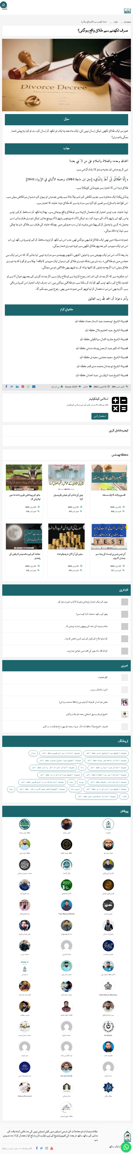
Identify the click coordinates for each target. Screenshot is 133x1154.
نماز (33, 753)
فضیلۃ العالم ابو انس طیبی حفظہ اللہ (61, 753)
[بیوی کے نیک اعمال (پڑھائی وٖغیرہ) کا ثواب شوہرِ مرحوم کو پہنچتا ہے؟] (118, 601)
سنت (11, 789)
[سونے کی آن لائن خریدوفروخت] (66, 537)
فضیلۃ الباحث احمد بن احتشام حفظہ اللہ (106, 774)
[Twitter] (41, 1149)
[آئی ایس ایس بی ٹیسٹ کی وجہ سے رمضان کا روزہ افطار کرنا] (109, 537)
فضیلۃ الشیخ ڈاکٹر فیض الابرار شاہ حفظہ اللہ (42, 789)
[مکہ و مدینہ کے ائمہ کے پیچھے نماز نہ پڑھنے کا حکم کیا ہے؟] (118, 626)
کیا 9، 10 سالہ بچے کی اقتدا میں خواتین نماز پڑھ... (87, 651)
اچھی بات (75, 789)
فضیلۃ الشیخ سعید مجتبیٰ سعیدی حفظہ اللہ (60, 760)
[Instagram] (46, 1149)
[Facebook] (37, 1149)
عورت (81, 782)
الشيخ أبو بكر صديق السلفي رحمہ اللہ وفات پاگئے (87, 714)
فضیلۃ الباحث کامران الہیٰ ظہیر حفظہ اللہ (42, 782)
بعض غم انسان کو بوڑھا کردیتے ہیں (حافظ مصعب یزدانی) (83, 702)
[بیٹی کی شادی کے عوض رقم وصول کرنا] (66, 478)
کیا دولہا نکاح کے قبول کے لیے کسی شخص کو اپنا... (86, 639)
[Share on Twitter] (11, 387)
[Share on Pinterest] (22, 387)
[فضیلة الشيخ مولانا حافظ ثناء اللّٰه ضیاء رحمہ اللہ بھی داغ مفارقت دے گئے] (124, 727)
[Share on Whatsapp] (28, 387)
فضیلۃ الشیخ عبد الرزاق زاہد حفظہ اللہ (106, 789)
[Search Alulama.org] (3, 4)
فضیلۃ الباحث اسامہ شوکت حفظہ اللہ (108, 782)
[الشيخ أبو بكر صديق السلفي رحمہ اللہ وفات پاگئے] (124, 715)
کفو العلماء (103, 677)
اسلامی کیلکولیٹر (98, 399)
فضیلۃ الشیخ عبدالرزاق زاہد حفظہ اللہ (60, 774)
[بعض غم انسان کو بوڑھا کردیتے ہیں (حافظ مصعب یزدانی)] (124, 702)
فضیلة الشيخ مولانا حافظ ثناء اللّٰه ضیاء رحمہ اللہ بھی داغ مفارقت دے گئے (75, 727)
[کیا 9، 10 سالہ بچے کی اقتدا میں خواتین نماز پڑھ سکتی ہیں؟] (118, 651)
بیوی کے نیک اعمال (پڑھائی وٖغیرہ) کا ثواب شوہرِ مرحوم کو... (82, 602)
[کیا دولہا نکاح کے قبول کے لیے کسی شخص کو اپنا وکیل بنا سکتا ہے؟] (118, 638)
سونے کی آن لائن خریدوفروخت (70, 554)
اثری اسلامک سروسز (99, 690)
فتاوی (85, 387)
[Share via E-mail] (33, 387)
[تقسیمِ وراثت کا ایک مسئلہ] (109, 478)
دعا (82, 767)
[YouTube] (51, 1149)
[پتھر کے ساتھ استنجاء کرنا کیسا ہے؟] (118, 614)
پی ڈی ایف (55, 387)
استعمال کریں (100, 416)
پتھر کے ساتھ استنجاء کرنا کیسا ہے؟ (92, 614)
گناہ (124, 796)
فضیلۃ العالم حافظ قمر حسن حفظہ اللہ (96, 796)
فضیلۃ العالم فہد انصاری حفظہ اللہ (108, 767)
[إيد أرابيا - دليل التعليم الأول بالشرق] (127, 1136)
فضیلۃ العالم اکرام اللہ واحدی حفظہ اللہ (52, 767)
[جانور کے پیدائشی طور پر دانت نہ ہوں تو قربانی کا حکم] (24, 478)
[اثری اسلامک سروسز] (124, 690)
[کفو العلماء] (124, 678)
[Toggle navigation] (4, 8)
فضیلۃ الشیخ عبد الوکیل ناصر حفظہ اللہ (106, 753)
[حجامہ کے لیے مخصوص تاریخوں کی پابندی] (24, 537)
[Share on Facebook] (6, 387)
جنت (71, 782)
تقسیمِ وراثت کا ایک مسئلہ (113, 495)
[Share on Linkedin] (17, 387)
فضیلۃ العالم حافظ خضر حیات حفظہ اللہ (106, 760)
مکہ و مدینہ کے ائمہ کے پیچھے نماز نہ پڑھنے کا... (86, 626)
